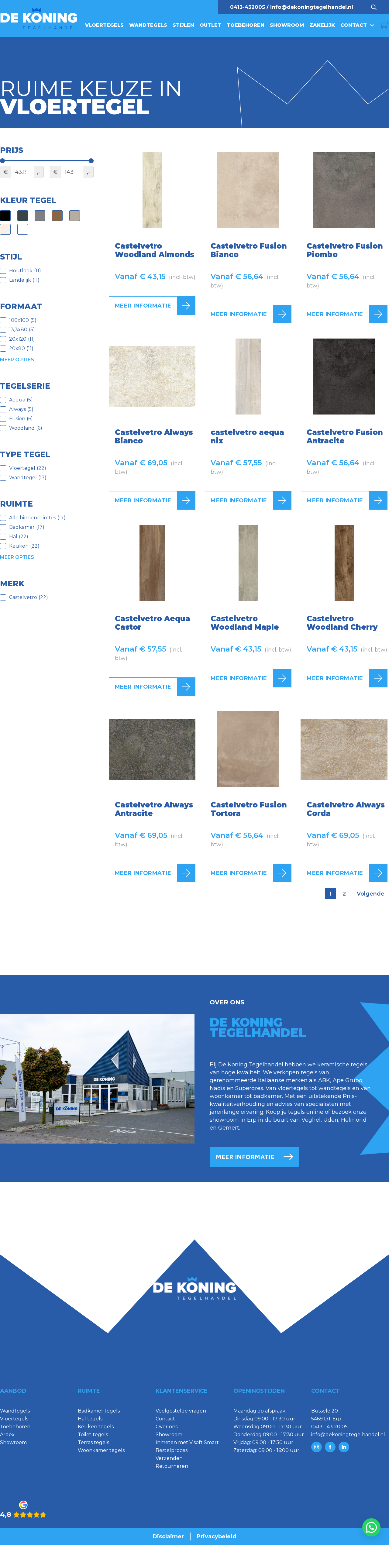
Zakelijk (322, 25)
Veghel (311, 1120)
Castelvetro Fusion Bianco (249, 250)
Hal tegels (90, 1419)
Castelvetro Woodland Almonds (154, 250)
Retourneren (172, 1466)
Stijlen (183, 25)
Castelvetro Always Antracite (154, 809)
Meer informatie (143, 305)
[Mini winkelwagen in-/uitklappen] (385, 25)
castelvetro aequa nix (247, 436)
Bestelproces (172, 1450)
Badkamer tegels (99, 1411)
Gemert (228, 1127)
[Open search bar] (374, 7)
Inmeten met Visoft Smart (187, 1442)
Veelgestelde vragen (181, 1411)
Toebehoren (245, 25)
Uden (330, 1120)
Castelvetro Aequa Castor (152, 622)
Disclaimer (168, 1536)
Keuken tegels (96, 1427)
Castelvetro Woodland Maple (245, 622)
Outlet (210, 25)
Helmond (354, 1120)
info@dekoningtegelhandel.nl (311, 7)
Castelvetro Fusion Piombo (345, 250)
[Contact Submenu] (372, 25)
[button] (371, 1527)
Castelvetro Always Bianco (154, 436)
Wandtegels (148, 25)
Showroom (287, 25)
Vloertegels (104, 25)
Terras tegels (93, 1442)
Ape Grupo (347, 1080)
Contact (353, 25)
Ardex (7, 1434)
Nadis (217, 1088)
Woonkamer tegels (101, 1450)
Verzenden (169, 1458)
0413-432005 (247, 7)
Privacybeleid (216, 1536)
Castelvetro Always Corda (346, 809)
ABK (324, 1080)
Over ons (166, 1427)
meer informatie (245, 1157)
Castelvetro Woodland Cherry (342, 622)
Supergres (249, 1088)
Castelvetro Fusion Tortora (249, 809)
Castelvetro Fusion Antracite (345, 436)
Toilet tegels (93, 1434)
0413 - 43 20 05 (329, 1427)
